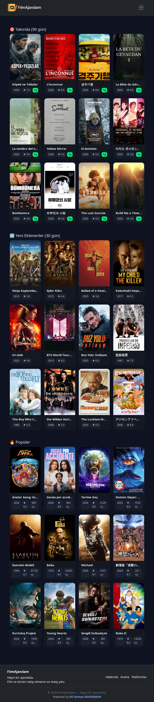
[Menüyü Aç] (141, 8)
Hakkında (112, 677)
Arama (125, 677)
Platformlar (139, 677)
